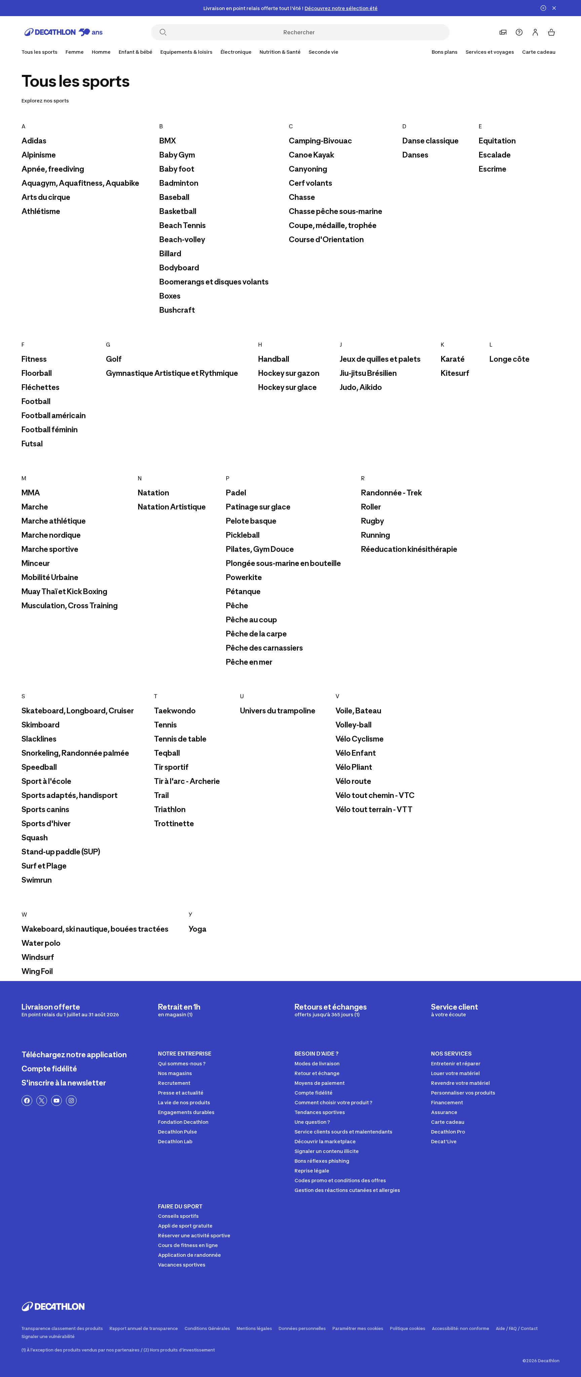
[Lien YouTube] (56, 1100)
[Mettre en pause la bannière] (543, 8)
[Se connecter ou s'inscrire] (535, 32)
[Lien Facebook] (27, 1100)
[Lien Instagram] (71, 1100)
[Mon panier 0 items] (551, 32)
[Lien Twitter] (41, 1100)
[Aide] (519, 32)
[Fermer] (554, 8)
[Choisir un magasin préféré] (503, 32)
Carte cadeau (538, 52)
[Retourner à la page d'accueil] (64, 32)
